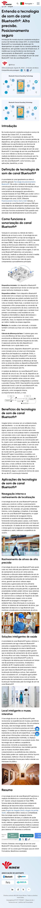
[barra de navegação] (37, 3)
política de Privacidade (26, 902)
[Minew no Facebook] (18, 889)
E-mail (37, 734)
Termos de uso (12, 902)
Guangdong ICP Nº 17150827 (15, 900)
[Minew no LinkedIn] (12, 889)
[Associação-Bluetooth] (8, 877)
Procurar (17, 3)
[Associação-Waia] (22, 882)
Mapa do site (29, 900)
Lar (5, 6)
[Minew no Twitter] (23, 889)
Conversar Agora (37, 729)
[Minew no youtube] (29, 889)
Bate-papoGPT (14, 835)
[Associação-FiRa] (8, 882)
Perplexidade (28, 835)
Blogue (10, 6)
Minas (12, 65)
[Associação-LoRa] (22, 877)
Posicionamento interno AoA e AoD (14, 201)
